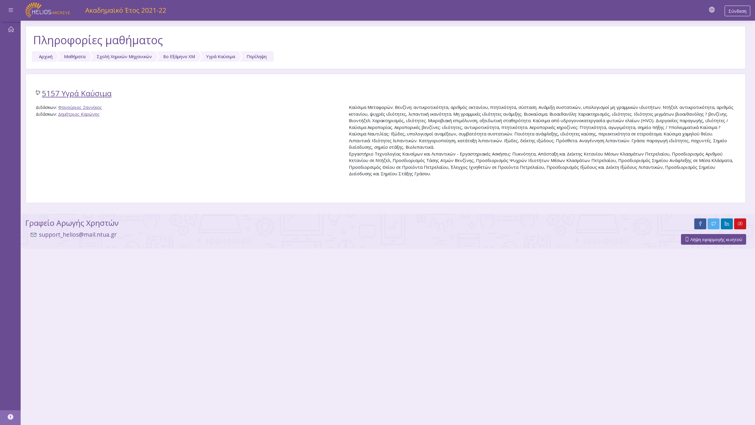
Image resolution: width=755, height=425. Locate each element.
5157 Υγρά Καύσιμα (76, 93)
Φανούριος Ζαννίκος (80, 107)
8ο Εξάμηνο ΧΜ (179, 56)
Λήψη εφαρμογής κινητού (715, 239)
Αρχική (45, 56)
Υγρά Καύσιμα (220, 56)
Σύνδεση (737, 11)
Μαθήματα (75, 56)
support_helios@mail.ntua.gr (77, 234)
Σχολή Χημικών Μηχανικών (124, 56)
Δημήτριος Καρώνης (79, 114)
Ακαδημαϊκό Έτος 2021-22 (125, 10)
